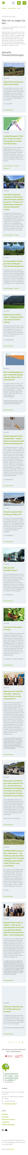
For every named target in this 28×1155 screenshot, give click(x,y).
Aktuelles (16, 166)
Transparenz (5, 1122)
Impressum (5, 1117)
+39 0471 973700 (9, 1101)
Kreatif (12, 1149)
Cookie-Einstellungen (8, 1124)
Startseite (4, 8)
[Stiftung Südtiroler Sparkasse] (19, 1056)
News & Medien (12, 8)
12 (19, 1042)
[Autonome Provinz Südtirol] (9, 1056)
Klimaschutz (6, 168)
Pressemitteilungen (8, 110)
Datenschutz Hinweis (8, 1119)
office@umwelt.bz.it (10, 1104)
